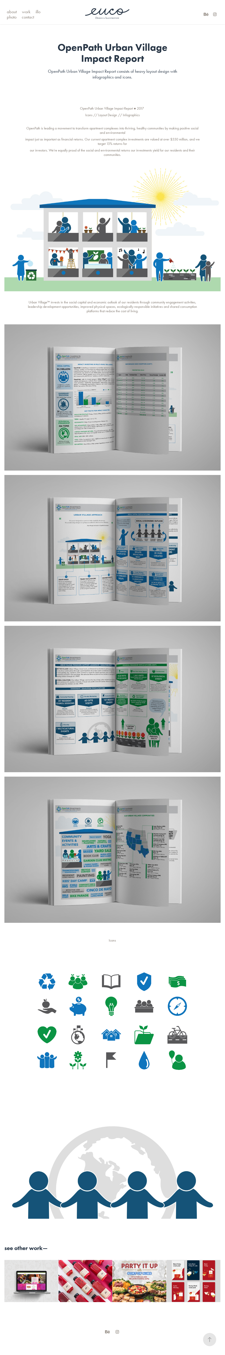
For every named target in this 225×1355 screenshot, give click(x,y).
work (26, 11)
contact (28, 17)
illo (38, 11)
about (12, 11)
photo (11, 17)
